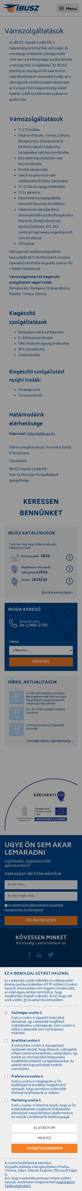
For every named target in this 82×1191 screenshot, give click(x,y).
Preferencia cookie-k (27, 1077)
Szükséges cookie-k (26, 1013)
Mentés (44, 1138)
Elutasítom (44, 1128)
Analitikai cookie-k (25, 1041)
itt (25, 1000)
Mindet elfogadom (44, 1149)
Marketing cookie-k (26, 1101)
